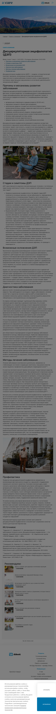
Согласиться (46, 704)
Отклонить (46, 689)
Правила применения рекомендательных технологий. (15, 708)
